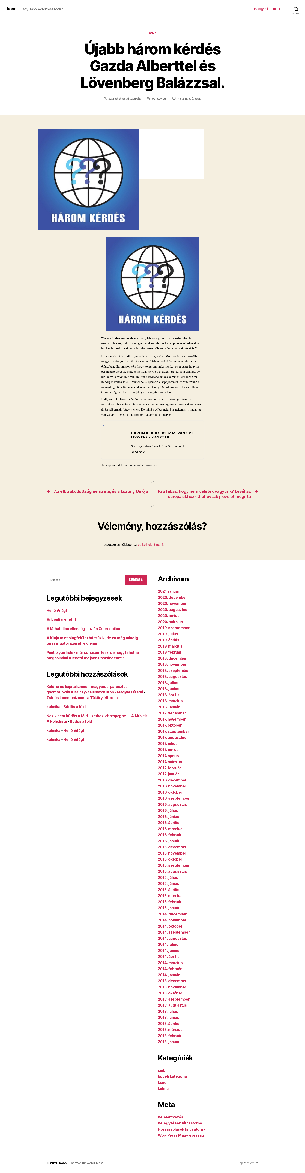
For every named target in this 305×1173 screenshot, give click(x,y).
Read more (138, 451)
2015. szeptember (174, 865)
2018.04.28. (159, 98)
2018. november (172, 664)
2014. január (169, 975)
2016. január (169, 841)
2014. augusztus (172, 938)
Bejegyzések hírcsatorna (180, 1123)
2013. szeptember (174, 999)
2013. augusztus (172, 1005)
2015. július (168, 877)
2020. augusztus (172, 609)
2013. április (168, 1023)
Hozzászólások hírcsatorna (181, 1129)
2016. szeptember (174, 798)
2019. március (170, 646)
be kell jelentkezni (150, 544)
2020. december (172, 597)
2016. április (168, 822)
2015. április (168, 890)
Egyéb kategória (172, 1076)
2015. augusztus (172, 871)
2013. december (172, 981)
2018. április (169, 695)
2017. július (168, 743)
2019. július (168, 634)
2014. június (168, 950)
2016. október (170, 792)
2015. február (170, 902)
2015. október (170, 859)
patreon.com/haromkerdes (140, 465)
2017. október (170, 725)
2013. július (168, 1011)
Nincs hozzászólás (189, 98)
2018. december (172, 658)
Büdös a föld (75, 707)
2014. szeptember (174, 932)
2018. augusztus (172, 676)
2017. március (170, 762)
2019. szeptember (174, 628)
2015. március (170, 896)
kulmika (53, 707)
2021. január (168, 591)
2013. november (172, 987)
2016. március (170, 829)
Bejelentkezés (170, 1117)
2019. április (168, 640)
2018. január (169, 707)
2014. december (172, 914)
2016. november (172, 786)
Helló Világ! (57, 610)
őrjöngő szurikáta (130, 98)
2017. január (168, 774)
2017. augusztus (172, 737)
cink (161, 1070)
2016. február (170, 835)
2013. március (170, 1029)
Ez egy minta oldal (267, 9)
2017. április (168, 756)
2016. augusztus (172, 804)
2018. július (168, 683)
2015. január (169, 908)
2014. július (168, 944)
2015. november (172, 853)
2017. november (172, 719)
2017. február (169, 768)
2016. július (168, 810)
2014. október (170, 926)
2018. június (168, 689)
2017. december (172, 713)
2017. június (168, 749)
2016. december (172, 780)
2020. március (170, 622)
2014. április (169, 956)
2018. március (170, 701)
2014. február (170, 969)
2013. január (169, 1042)
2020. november (172, 603)
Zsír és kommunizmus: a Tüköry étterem (82, 698)
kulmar (164, 1088)
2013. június (168, 1017)
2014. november (172, 920)
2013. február (170, 1036)
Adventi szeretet (61, 620)
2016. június (168, 816)
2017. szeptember (173, 731)
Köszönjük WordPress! (87, 1163)
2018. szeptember (174, 670)
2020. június (169, 615)
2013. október (170, 993)
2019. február (170, 652)
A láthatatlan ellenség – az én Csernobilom (84, 629)
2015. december (172, 847)
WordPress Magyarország (181, 1135)
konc (11, 9)
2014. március (170, 963)
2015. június (168, 883)
